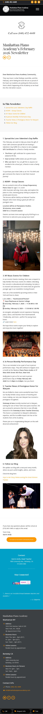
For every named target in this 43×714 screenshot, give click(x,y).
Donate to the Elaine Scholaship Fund (21, 539)
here (14, 322)
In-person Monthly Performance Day (18, 117)
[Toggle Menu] (37, 9)
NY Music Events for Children (15, 114)
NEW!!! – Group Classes (14, 111)
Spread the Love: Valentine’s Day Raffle (19, 108)
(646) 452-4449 (11, 2)
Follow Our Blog (11, 123)
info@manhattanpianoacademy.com (18, 690)
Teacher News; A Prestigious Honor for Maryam (22, 120)
